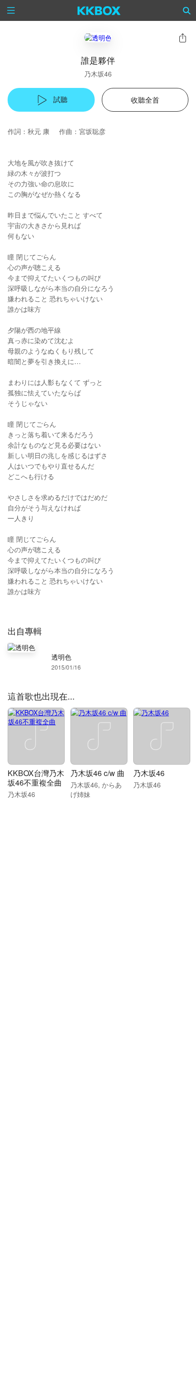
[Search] (187, 10)
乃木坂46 (98, 73)
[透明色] (98, 37)
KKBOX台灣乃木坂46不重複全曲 (36, 778)
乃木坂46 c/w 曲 (97, 773)
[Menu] (11, 10)
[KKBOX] (99, 10)
